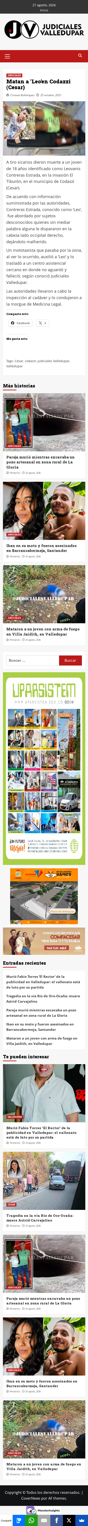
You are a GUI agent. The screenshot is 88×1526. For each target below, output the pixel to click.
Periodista (15, 472)
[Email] (44, 1520)
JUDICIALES (14, 75)
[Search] (80, 56)
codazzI (30, 361)
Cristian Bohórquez (22, 95)
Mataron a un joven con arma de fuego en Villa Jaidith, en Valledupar (43, 631)
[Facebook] (56, 1520)
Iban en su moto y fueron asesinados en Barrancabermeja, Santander (41, 548)
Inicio (44, 10)
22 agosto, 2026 (33, 1225)
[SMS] (19, 1520)
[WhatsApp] (31, 1520)
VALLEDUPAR (15, 1116)
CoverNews (30, 1498)
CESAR (11, 1204)
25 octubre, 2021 (51, 95)
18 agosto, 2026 (33, 472)
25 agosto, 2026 (33, 1142)
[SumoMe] (81, 1520)
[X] (69, 1520)
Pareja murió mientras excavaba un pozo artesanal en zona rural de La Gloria (40, 462)
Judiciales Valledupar (53, 361)
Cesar (19, 361)
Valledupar (14, 366)
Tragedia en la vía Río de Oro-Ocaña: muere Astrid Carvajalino (43, 999)
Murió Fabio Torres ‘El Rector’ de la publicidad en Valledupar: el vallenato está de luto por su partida (43, 981)
